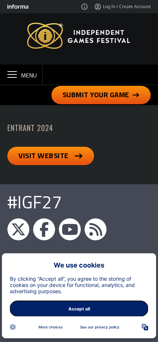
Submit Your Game (95, 94)
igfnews (18, 229)
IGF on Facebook (44, 229)
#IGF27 (34, 202)
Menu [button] (29, 75)
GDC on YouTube (70, 229)
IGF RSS (96, 229)
